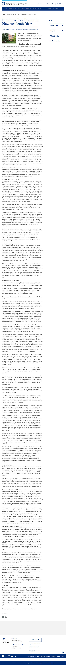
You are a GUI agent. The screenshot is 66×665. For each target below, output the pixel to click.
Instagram (38, 625)
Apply (38, 3)
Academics (5, 8)
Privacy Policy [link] (50, 663)
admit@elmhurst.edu (16, 648)
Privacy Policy (42, 656)
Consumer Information (50, 656)
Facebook (46, 625)
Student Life (28, 8)
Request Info (46, 3)
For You (55, 8)
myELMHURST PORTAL (34, 644)
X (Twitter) (54, 625)
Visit (41, 3)
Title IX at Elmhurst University (34, 650)
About (23, 8)
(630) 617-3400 (14, 646)
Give (53, 3)
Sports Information (55, 40)
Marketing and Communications (54, 36)
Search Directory (60, 3)
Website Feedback (60, 656)
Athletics (35, 8)
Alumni (39, 8)
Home (3, 14)
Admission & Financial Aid (15, 8)
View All (61, 625)
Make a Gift (35, 639)
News (8, 14)
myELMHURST (48, 8)
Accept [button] (40, 663)
